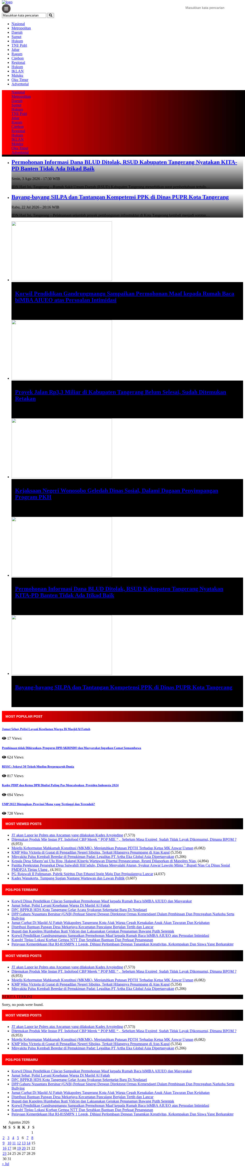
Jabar (15, 50)
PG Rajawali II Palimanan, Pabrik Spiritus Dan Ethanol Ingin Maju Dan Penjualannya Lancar (82, 874)
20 (24, 1148)
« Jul (5, 1164)
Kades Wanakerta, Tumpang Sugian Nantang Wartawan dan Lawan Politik (68, 878)
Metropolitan (21, 28)
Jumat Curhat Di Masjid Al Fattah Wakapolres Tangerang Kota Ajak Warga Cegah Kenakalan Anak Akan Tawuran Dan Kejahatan (110, 923)
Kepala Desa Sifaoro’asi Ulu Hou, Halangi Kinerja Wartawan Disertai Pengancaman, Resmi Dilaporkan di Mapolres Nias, (104, 861)
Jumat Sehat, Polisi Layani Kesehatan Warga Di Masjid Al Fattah (60, 905)
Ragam (16, 54)
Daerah (16, 32)
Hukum (17, 41)
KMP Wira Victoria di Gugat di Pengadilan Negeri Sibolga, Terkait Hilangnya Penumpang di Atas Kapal (90, 852)
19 (19, 1148)
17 (9, 1148)
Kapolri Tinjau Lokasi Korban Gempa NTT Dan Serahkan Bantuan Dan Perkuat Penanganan (82, 940)
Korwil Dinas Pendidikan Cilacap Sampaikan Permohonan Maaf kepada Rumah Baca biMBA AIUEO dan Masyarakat (101, 901)
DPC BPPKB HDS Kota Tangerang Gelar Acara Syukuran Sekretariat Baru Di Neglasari (79, 910)
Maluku (17, 75)
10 (9, 1143)
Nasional (18, 24)
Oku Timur (19, 80)
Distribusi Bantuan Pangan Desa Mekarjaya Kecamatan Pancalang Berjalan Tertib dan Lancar (82, 927)
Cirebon (17, 58)
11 (14, 1143)
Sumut (16, 37)
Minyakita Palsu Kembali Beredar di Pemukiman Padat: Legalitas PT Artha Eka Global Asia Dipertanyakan (92, 857)
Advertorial (20, 84)
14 (28, 1143)
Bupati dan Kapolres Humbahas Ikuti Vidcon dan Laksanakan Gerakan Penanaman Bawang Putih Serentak (92, 931)
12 (19, 1143)
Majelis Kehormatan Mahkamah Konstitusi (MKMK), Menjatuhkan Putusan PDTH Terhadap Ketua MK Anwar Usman (102, 848)
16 (4, 1148)
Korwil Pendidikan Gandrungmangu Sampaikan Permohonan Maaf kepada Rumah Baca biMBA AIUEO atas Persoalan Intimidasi (110, 935)
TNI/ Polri (19, 45)
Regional (18, 62)
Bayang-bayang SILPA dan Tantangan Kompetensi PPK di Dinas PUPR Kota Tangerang (120, 197)
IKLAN (17, 71)
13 (24, 1143)
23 (4, 1154)
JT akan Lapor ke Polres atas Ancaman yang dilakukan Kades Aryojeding (67, 835)
